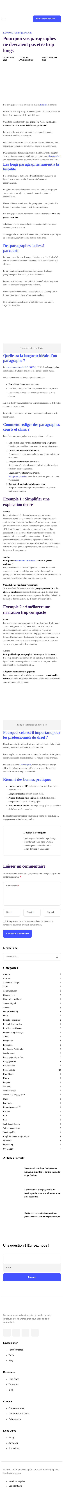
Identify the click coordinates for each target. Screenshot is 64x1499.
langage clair (54, 156)
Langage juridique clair (17, 33)
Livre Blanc (8, 1074)
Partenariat (8, 1103)
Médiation (7, 1086)
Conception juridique (12, 999)
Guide (5, 1036)
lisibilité (43, 105)
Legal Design (9, 1070)
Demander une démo (45, 19)
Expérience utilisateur (12, 1028)
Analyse (6, 974)
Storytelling (8, 1145)
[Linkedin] (25, 1333)
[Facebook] (7, 1333)
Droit (5, 1016)
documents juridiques (25, 560)
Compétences (9, 995)
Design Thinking (10, 1012)
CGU (5, 987)
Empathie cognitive (11, 1020)
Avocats (6, 978)
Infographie (8, 1041)
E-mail (30, 912)
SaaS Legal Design (11, 1124)
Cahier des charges (11, 982)
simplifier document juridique (16, 1136)
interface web (9, 1053)
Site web (50, 912)
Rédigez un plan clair (18, 476)
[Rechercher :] (32, 957)
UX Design (8, 1149)
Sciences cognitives (11, 1128)
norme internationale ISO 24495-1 (21, 367)
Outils (5, 1099)
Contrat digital (9, 1003)
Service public (9, 1132)
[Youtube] (35, 1333)
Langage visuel (9, 1062)
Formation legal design (13, 1032)
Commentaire (12, 886)
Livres (6, 1078)
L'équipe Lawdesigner (26, 58)
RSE (5, 1120)
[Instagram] (16, 1333)
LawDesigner (25, 765)
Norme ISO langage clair (14, 1095)
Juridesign (48, 1469)
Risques (6, 1111)
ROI (5, 1116)
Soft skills (7, 1141)
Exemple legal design (12, 1024)
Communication (10, 991)
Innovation (8, 1045)
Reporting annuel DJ (12, 1107)
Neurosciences (9, 1091)
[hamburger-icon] (3, 19)
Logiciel (6, 1082)
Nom (9, 912)
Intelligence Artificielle (13, 1049)
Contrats (6, 1007)
